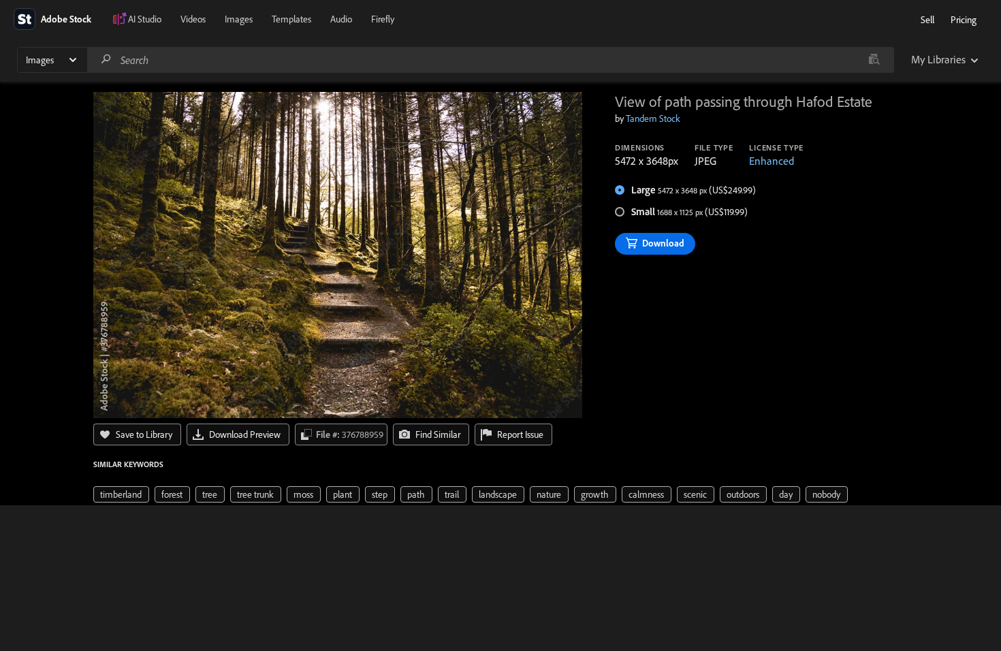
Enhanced (771, 161)
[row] (121, 494)
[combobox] (490, 60)
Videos (193, 19)
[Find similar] (874, 60)
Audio (341, 19)
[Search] (106, 59)
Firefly (382, 19)
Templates (291, 19)
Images (239, 19)
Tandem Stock (653, 118)
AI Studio (144, 19)
